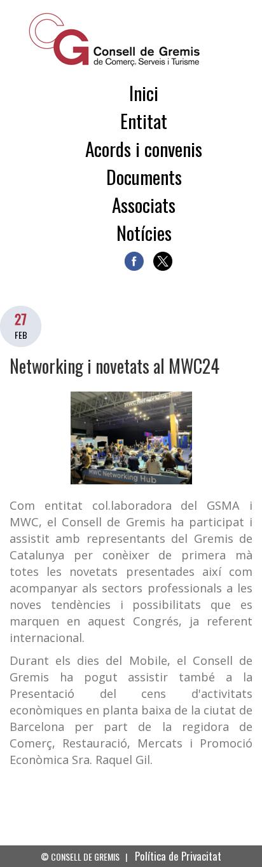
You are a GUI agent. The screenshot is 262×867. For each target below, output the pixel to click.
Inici (143, 92)
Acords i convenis (143, 148)
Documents (144, 176)
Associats (144, 204)
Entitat (143, 120)
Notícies (144, 232)
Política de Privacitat (178, 856)
